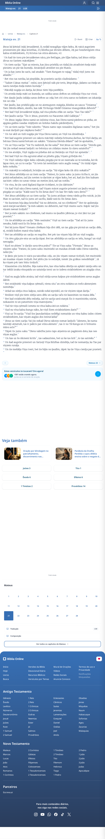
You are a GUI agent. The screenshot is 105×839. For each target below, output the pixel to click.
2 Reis (31, 702)
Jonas (81, 702)
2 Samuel (7, 735)
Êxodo (6, 702)
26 (57, 616)
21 (19, 8)
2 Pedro (82, 750)
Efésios (31, 758)
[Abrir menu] (97, 3)
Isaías (56, 706)
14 (38, 606)
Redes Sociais (60, 675)
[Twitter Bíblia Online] (69, 814)
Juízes (6, 722)
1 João (82, 754)
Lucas (6, 758)
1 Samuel (7, 730)
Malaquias (84, 730)
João (5, 762)
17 (67, 606)
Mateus (6, 750)
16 (57, 606)
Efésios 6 (78, 477)
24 (38, 616)
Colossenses (34, 766)
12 (18, 606)
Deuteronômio (10, 714)
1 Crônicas (33, 706)
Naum (82, 710)
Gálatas (32, 754)
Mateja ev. (21, 34)
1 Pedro (57, 774)
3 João (82, 762)
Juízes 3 (26, 468)
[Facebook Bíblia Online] (56, 814)
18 (77, 606)
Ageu (81, 722)
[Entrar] (84, 3)
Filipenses (33, 762)
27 (67, 616)
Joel (55, 730)
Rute (5, 726)
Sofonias (83, 718)
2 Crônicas (33, 710)
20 (96, 606)
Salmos (31, 730)
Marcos (6, 754)
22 (18, 616)
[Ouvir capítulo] (98, 8)
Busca (6, 679)
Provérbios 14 (78, 486)
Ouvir (79, 39)
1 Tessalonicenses (37, 770)
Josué (5, 718)
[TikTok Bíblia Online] (62, 814)
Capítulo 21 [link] (33, 34)
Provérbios (33, 735)
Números (7, 710)
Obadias (83, 698)
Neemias (32, 718)
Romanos (7, 770)
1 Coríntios (8, 774)
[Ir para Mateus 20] (5, 363)
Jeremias (58, 710)
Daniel (57, 722)
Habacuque (84, 714)
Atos (5, 766)
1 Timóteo (58, 750)
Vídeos (57, 670)
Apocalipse (84, 770)
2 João (82, 758)
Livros (10, 34)
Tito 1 (78, 468)
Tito (55, 758)
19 (87, 606)
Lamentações (60, 714)
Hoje (5, 670)
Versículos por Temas (38, 679)
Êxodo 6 (27, 477)
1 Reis (31, 698)
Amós (56, 735)
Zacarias (83, 726)
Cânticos (58, 702)
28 (77, 616)
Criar (90, 39)
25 (48, 616)
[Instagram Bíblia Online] (36, 814)
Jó (29, 726)
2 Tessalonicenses (37, 774)
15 (48, 606)
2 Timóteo (58, 754)
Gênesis (7, 698)
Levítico (6, 706)
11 (9, 606)
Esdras (31, 714)
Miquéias (83, 706)
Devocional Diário (36, 670)
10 (96, 596)
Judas (81, 766)
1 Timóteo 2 (27, 486)
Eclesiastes (59, 698)
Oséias (57, 726)
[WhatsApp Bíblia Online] (49, 814)
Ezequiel (58, 718)
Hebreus (58, 766)
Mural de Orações (62, 666)
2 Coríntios (33, 750)
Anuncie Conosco (62, 679)
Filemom (58, 762)
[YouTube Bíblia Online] (42, 814)
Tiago (56, 770)
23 (28, 616)
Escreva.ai (8, 792)
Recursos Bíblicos (36, 675)
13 (28, 606)
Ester (30, 722)
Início (5, 666)
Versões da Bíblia (36, 666)
